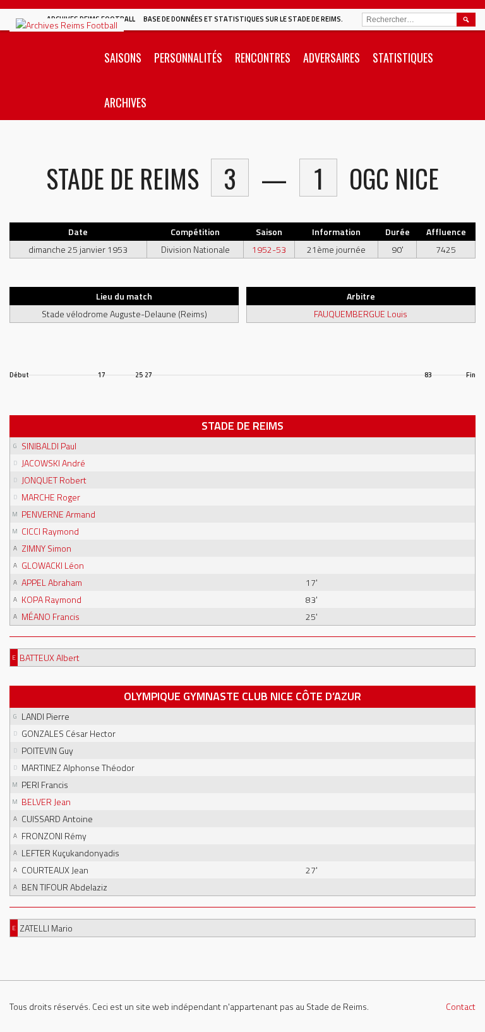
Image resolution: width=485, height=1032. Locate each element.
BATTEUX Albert (50, 657)
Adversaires (331, 57)
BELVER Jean (46, 801)
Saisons (122, 57)
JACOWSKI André (53, 463)
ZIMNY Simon (46, 548)
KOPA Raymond (51, 599)
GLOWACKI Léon (52, 565)
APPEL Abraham (51, 582)
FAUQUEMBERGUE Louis (360, 313)
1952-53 (269, 249)
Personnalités (188, 57)
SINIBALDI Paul (48, 445)
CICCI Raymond (50, 531)
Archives (125, 102)
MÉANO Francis (50, 616)
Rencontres (262, 57)
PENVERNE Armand (58, 514)
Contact (461, 1006)
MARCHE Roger (50, 497)
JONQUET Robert (54, 480)
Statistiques (403, 57)
